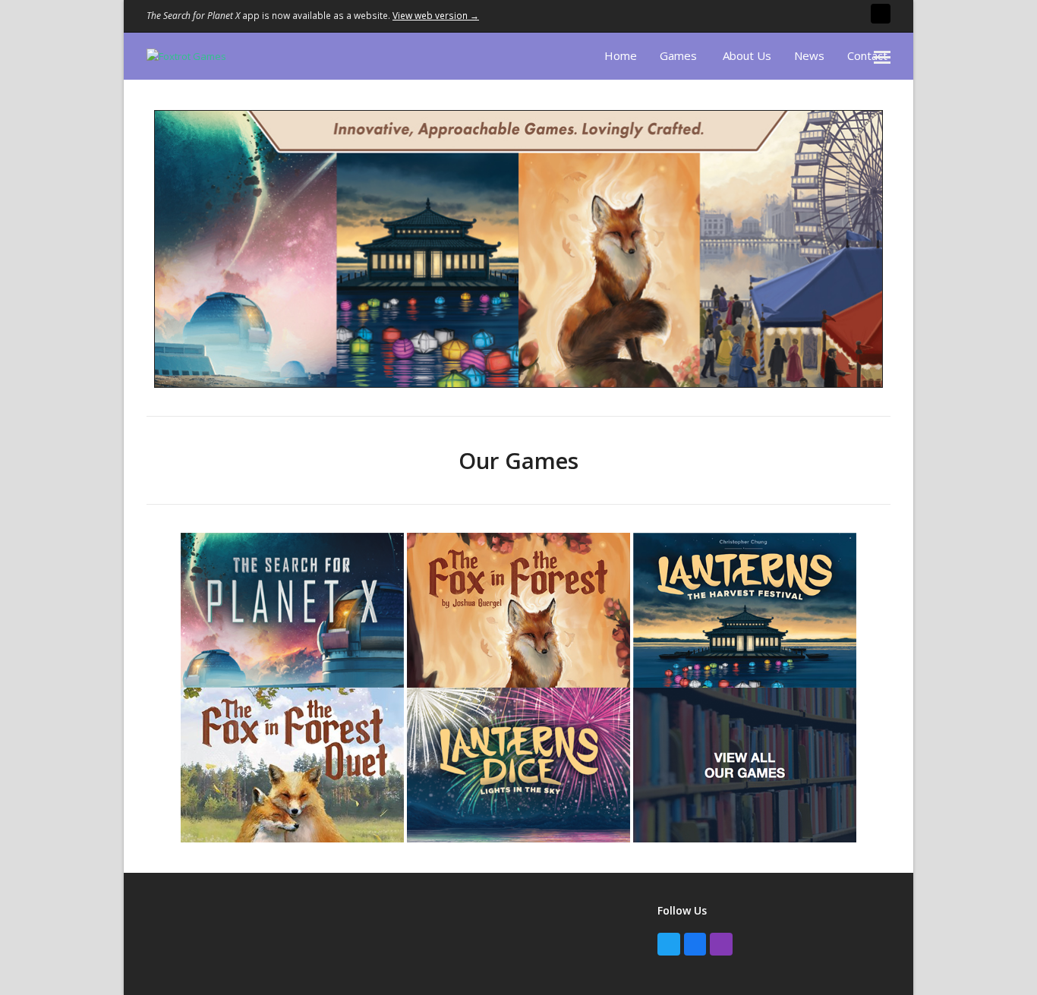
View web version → (435, 15)
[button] (882, 56)
